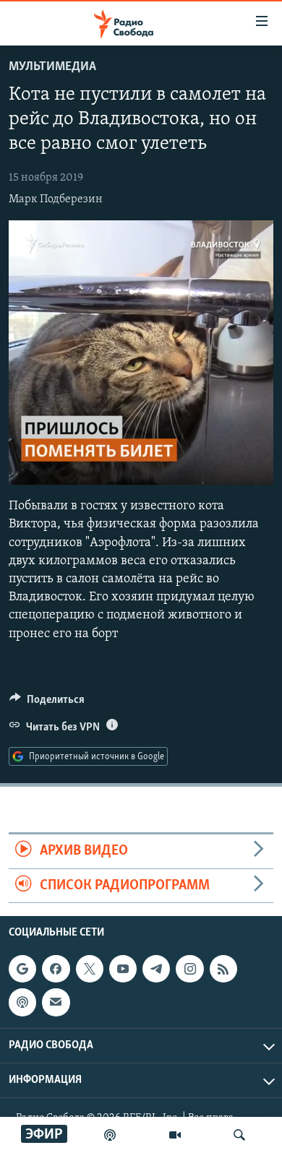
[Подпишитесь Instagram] (189, 969)
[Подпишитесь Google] (22, 969)
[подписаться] (55, 1002)
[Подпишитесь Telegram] (156, 969)
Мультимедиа (52, 67)
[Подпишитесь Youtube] (123, 969)
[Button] (47, 703)
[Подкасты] (22, 1002)
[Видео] (175, 1135)
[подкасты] (110, 1135)
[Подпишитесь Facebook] (55, 969)
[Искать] (239, 1135)
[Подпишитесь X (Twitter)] (89, 969)
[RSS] (223, 969)
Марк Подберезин (56, 199)
